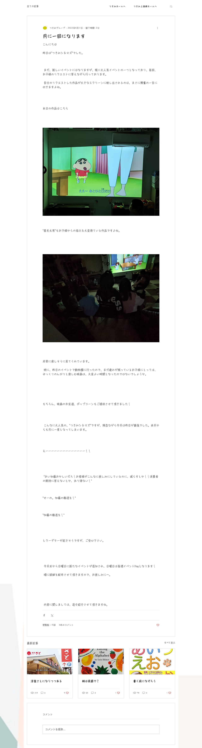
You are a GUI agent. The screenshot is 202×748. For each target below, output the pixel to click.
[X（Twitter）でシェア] (51, 615)
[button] (171, 6)
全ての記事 (33, 6)
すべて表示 (169, 643)
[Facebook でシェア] (44, 615)
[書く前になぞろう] (152, 661)
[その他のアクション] (157, 28)
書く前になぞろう (144, 681)
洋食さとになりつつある (46, 681)
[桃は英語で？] (101, 661)
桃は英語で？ (90, 681)
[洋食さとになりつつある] (50, 661)
